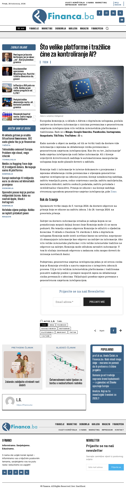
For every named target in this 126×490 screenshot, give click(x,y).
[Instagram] (106, 13)
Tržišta (6, 145)
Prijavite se (116, 467)
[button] (107, 28)
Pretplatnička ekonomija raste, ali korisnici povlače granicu (23, 103)
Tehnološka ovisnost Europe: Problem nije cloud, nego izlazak (17, 153)
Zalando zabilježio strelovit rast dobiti (22, 383)
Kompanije (7, 174)
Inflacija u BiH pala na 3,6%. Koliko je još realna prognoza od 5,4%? (24, 89)
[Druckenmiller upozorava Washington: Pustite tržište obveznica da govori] (7, 71)
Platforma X (47, 332)
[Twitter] (26, 472)
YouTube (45, 336)
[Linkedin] (113, 13)
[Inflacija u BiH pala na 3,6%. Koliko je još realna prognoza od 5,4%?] (7, 87)
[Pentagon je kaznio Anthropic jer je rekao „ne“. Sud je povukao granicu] (7, 57)
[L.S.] (42, 321)
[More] (120, 330)
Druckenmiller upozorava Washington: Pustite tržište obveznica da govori (23, 73)
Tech (45, 62)
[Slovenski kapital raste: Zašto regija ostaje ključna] (7, 116)
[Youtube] (121, 20)
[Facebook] (99, 13)
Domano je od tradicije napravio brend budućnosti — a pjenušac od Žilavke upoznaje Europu (106, 380)
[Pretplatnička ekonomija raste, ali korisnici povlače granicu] (7, 102)
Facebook (61, 325)
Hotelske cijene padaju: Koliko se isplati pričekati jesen (18, 211)
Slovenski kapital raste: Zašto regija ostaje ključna (22, 116)
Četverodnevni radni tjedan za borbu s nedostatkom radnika (65, 381)
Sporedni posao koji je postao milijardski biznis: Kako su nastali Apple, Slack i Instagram (18, 197)
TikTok (72, 332)
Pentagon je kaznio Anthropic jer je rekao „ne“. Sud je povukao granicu (23, 58)
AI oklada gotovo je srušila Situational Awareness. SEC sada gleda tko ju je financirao (18, 138)
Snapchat (61, 332)
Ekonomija (7, 188)
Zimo (113, 191)
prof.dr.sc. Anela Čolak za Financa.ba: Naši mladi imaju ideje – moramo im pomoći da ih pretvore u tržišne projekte (107, 363)
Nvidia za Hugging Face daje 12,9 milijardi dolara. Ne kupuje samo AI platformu (19, 167)
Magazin (6, 217)
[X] (120, 13)
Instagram (64, 328)
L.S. (53, 321)
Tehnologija (9, 160)
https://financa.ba (24, 405)
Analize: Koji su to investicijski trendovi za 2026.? (104, 394)
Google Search (48, 328)
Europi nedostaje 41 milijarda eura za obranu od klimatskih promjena (18, 181)
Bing (52, 325)
